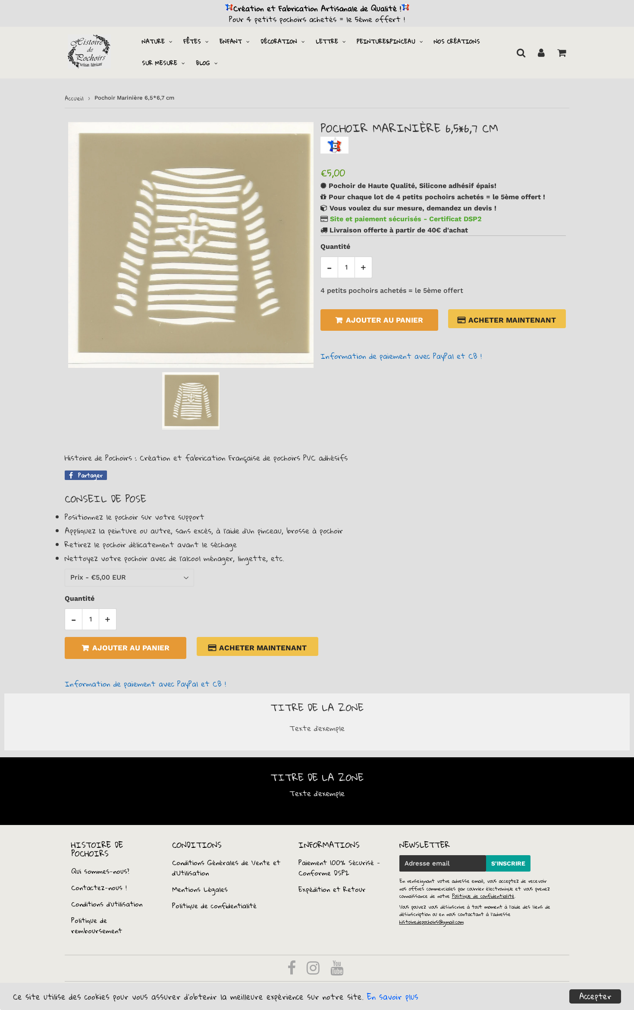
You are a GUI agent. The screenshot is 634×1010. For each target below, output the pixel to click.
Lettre (327, 41)
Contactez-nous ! (99, 887)
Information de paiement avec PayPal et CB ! (401, 356)
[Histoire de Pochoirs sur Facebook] (293, 970)
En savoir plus (392, 996)
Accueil (74, 98)
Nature (153, 41)
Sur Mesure (159, 63)
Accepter (595, 996)
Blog (203, 63)
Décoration (279, 41)
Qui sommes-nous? (100, 871)
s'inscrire (508, 863)
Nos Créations (457, 41)
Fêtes (192, 41)
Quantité (335, 246)
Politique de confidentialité (214, 905)
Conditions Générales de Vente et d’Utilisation (226, 867)
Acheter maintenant (512, 320)
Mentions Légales (200, 889)
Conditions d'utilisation (106, 903)
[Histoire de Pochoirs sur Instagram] (314, 970)
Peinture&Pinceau (386, 41)
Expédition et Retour (332, 889)
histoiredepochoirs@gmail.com (431, 921)
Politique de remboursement (96, 925)
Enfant (231, 41)
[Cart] (561, 53)
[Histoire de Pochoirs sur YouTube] (336, 970)
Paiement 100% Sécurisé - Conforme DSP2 (339, 867)
